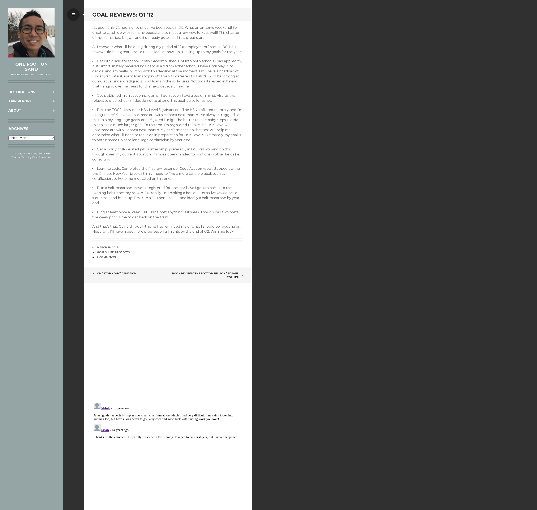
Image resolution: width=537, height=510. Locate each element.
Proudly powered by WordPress (32, 153)
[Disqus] (167, 344)
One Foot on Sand (31, 67)
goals (102, 252)
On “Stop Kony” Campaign (116, 273)
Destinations (21, 92)
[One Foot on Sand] (31, 32)
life (111, 252)
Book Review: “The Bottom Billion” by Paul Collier (205, 275)
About (14, 110)
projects (122, 252)
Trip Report (20, 101)
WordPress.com (41, 157)
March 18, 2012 (107, 247)
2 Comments (106, 257)
